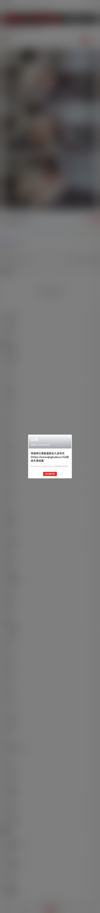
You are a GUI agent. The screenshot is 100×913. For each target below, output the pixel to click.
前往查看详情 (50, 474)
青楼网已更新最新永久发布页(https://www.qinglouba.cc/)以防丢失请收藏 (50, 457)
